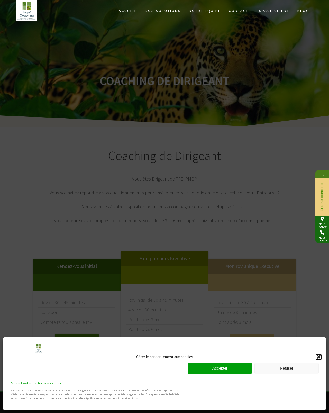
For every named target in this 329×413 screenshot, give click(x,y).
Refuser (286, 368)
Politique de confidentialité (48, 383)
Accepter (219, 368)
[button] (318, 357)
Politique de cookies (20, 383)
